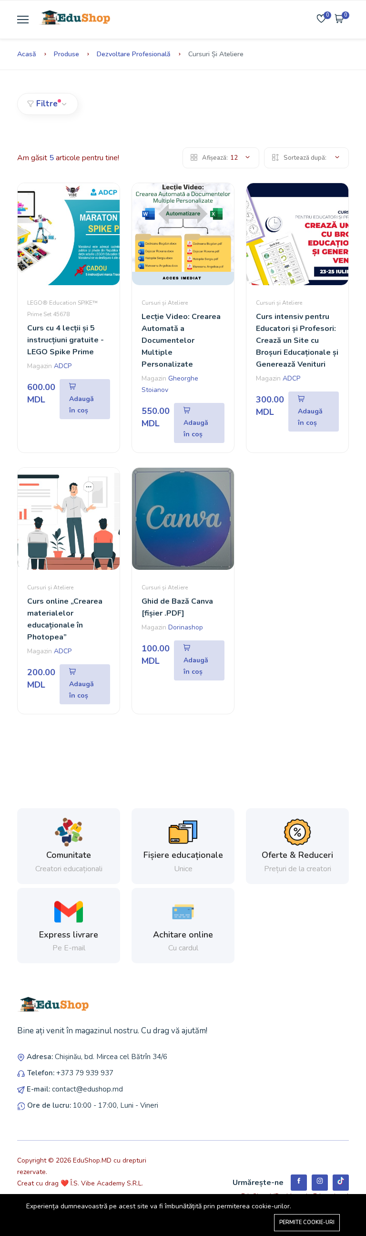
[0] (321, 19)
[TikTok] (341, 1182)
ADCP (62, 366)
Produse (66, 54)
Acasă (26, 54)
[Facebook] (299, 1182)
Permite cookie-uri (307, 1222)
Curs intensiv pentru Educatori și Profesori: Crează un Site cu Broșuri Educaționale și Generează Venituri (297, 340)
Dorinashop (185, 627)
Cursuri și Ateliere (165, 303)
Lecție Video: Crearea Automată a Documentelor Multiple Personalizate (181, 340)
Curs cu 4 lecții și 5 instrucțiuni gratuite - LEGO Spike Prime (65, 340)
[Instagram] (320, 1182)
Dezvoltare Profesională (134, 54)
